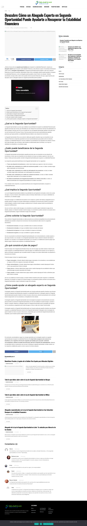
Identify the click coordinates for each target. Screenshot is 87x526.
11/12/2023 (7, 27)
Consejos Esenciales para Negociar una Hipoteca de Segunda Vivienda (71, 41)
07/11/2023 (71, 51)
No (41, 524)
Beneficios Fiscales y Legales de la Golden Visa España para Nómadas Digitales (29, 361)
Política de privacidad (48, 524)
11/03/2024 (16, 363)
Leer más (29, 372)
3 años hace (17, 449)
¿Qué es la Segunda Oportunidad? (14, 110)
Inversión (46, 7)
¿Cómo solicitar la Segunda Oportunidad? (16, 115)
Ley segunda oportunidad (18, 27)
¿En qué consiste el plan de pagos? (14, 117)
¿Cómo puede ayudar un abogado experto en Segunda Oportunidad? (22, 119)
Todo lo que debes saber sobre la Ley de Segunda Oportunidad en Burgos (27, 379)
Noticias (28, 7)
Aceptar (36, 524)
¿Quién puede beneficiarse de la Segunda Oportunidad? (19, 112)
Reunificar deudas (37, 7)
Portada (22, 7)
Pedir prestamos (55, 7)
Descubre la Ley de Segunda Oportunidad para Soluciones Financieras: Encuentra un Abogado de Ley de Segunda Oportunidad (74, 57)
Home (6, 10)
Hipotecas (64, 7)
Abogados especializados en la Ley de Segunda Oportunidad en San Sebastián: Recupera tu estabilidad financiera (29, 411)
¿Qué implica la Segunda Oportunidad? (15, 114)
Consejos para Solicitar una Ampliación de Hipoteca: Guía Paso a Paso (74, 48)
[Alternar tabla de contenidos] (36, 108)
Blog (9, 10)
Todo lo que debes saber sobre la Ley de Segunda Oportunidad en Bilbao (27, 394)
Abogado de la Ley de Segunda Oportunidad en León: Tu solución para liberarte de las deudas (30, 428)
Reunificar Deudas (9, 363)
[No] (85, 523)
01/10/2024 (16, 382)
